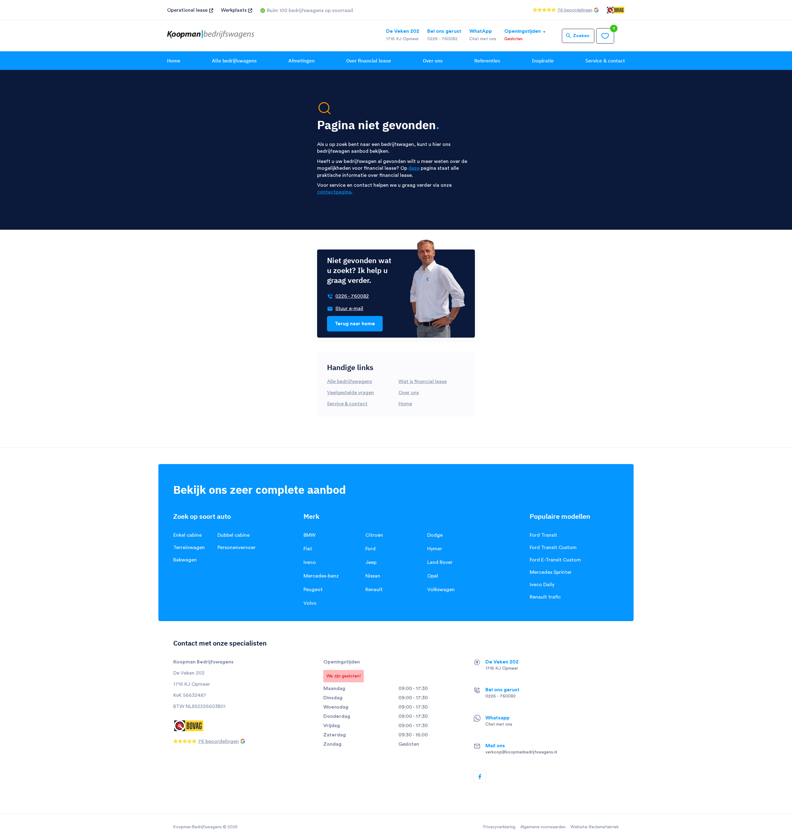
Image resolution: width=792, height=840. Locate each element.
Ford (370, 548)
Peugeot (313, 589)
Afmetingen (301, 61)
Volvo (309, 603)
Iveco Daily (542, 584)
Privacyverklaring (499, 827)
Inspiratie (543, 61)
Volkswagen (441, 589)
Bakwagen (185, 559)
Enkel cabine (187, 535)
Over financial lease (368, 61)
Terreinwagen (189, 547)
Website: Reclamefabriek (594, 827)
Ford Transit (543, 535)
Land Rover (440, 562)
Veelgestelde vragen (350, 392)
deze (414, 168)
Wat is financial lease (422, 381)
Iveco (309, 562)
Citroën (374, 535)
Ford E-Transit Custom (555, 559)
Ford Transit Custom (553, 547)
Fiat (307, 548)
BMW (309, 535)
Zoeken (581, 36)
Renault (374, 589)
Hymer (434, 548)
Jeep (371, 562)
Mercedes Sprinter (551, 572)
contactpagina (334, 192)
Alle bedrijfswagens (234, 61)
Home (173, 61)
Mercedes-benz (321, 576)
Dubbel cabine (233, 535)
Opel (432, 576)
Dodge (435, 535)
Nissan (372, 576)
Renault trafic (545, 597)
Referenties (487, 61)
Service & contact (605, 61)
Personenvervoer (236, 547)
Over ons (433, 61)
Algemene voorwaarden (543, 827)
